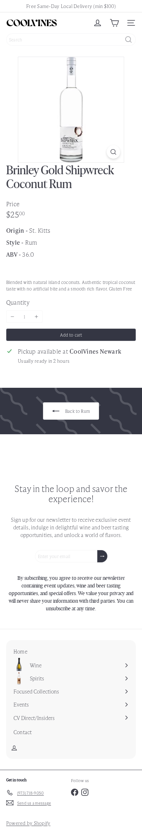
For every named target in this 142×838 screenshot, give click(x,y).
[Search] (128, 39)
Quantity (17, 302)
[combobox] (71, 39)
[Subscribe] (102, 556)
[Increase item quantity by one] (36, 316)
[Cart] (114, 22)
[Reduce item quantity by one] (12, 316)
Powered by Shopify (28, 822)
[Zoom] (113, 152)
